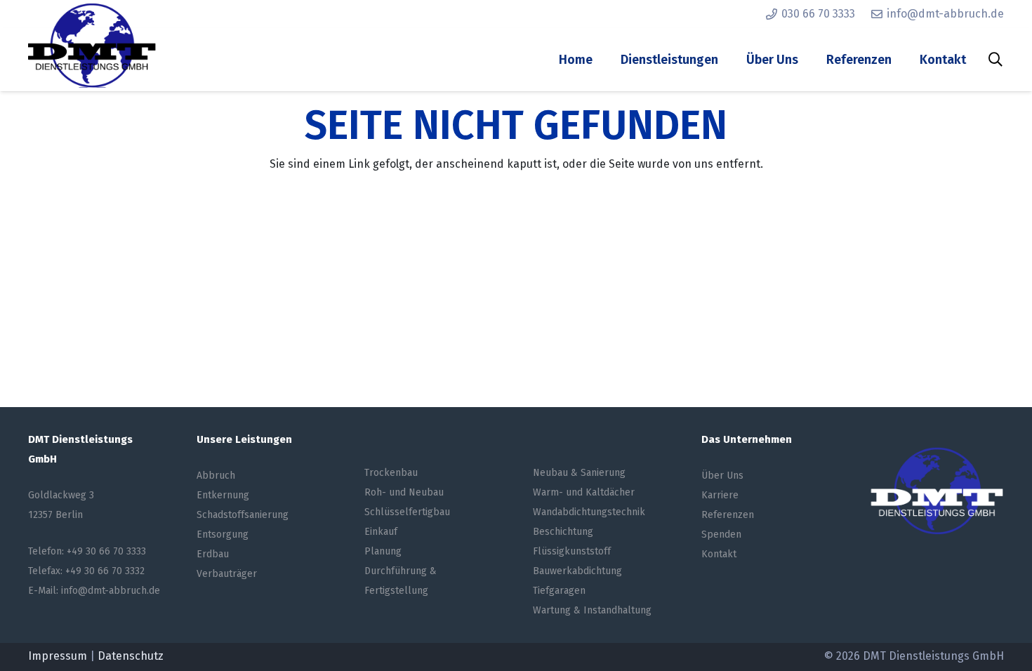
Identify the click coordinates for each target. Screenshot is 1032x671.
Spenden (721, 534)
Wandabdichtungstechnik (589, 512)
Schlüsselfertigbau (407, 512)
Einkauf (380, 532)
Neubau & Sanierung (579, 473)
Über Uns (722, 475)
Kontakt (718, 554)
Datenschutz (131, 656)
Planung (383, 551)
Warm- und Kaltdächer (584, 492)
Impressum (57, 656)
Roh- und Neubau (404, 492)
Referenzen (727, 515)
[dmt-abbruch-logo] (92, 46)
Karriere (720, 495)
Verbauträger (227, 574)
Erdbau (213, 554)
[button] (995, 60)
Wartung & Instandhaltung (592, 610)
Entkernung (223, 495)
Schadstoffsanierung (243, 515)
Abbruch (216, 475)
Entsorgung (223, 534)
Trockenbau (391, 473)
